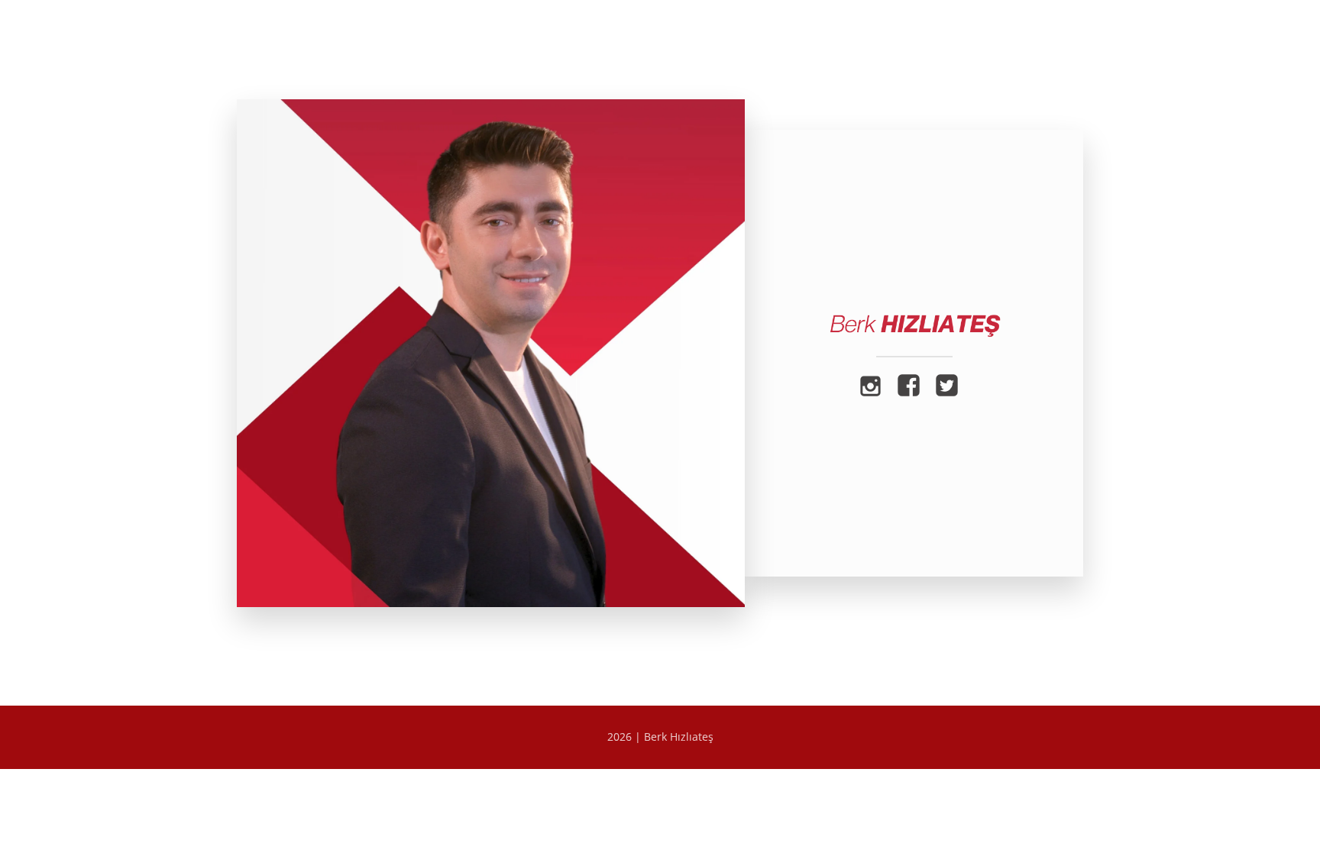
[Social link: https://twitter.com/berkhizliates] (952, 386)
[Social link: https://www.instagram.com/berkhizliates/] (876, 386)
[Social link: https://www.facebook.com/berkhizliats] (914, 386)
